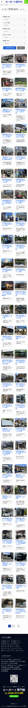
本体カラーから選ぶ (7, 34)
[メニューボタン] (2, 2)
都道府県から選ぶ (6, 16)
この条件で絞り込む (9, 47)
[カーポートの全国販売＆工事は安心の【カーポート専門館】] (14, 2)
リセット (21, 47)
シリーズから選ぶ (6, 22)
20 (18, 626)
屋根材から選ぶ (6, 40)
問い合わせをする (14, 696)
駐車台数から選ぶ (6, 28)
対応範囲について (14, 703)
